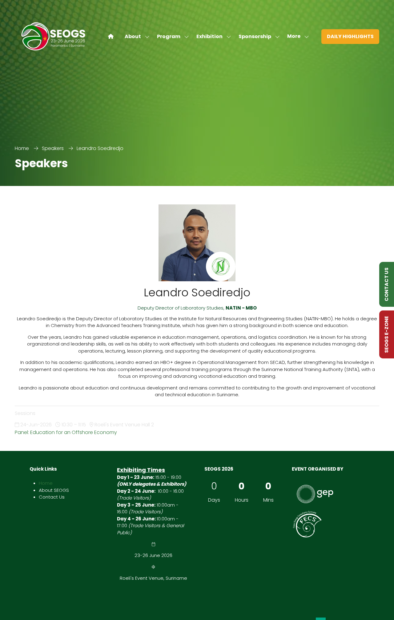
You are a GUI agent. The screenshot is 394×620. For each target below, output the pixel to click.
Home (22, 148)
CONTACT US (386, 284)
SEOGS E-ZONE (386, 334)
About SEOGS (54, 490)
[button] (296, 36)
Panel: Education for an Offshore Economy (66, 432)
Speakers (53, 148)
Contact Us (52, 497)
